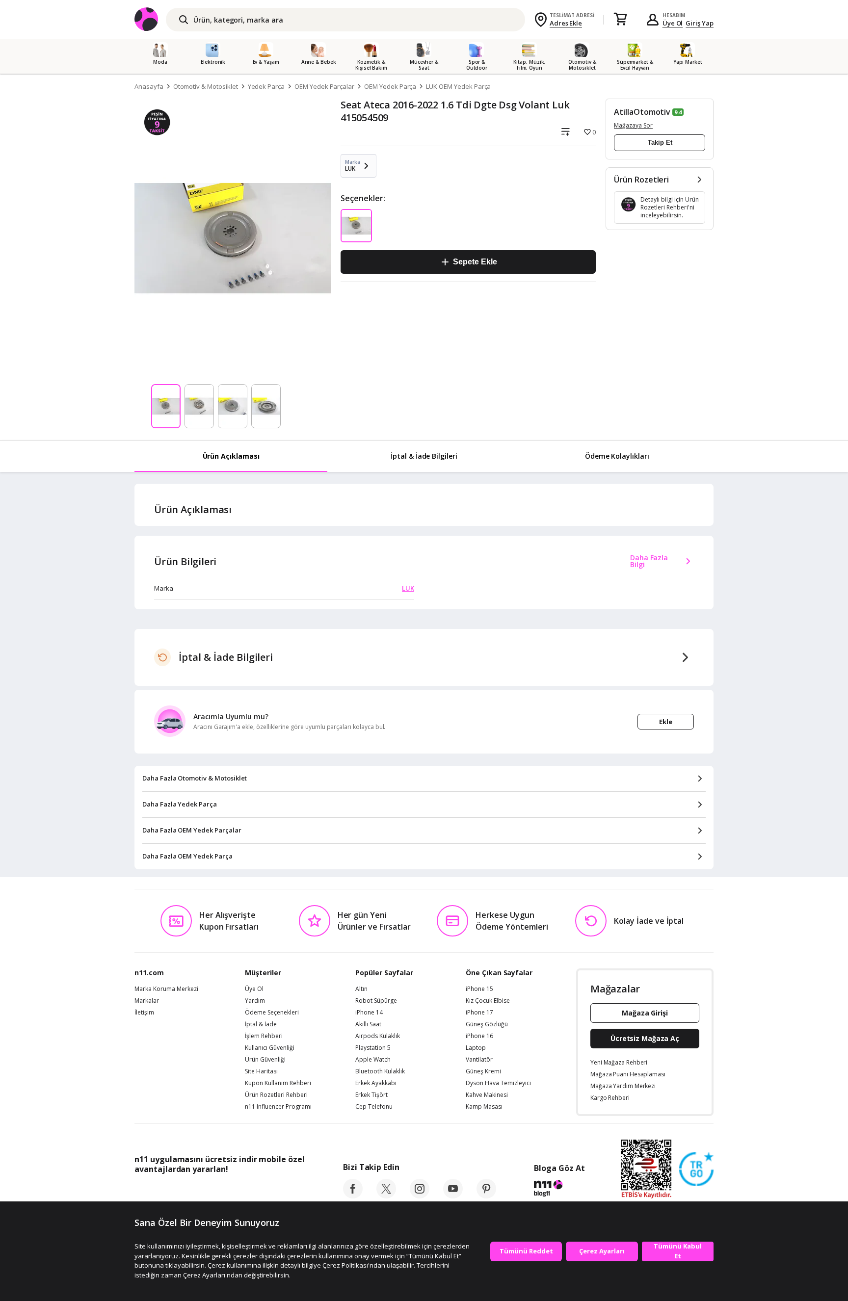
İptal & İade (261, 1024)
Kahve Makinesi (487, 1095)
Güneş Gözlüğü (487, 1024)
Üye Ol (672, 23)
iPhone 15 (479, 989)
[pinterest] (486, 1195)
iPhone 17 (479, 1012)
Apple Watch (373, 1060)
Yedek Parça (266, 86)
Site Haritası (261, 1071)
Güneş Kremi (483, 1071)
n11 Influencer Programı (278, 1107)
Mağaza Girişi (645, 1012)
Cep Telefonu (374, 1107)
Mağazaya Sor (633, 125)
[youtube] (453, 1195)
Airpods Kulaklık (377, 1036)
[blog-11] (559, 1189)
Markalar (146, 1001)
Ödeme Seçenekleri (272, 1012)
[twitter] (386, 1195)
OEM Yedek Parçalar (324, 86)
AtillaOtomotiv (642, 112)
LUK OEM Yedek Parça (458, 86)
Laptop (476, 1048)
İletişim (144, 1012)
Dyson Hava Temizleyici (498, 1083)
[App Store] (164, 1191)
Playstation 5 (373, 1048)
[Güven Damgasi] (696, 1169)
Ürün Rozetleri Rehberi (276, 1095)
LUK (408, 588)
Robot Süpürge (376, 1001)
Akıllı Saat (368, 1024)
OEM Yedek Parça (390, 86)
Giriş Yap (700, 23)
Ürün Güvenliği (265, 1060)
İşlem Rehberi (264, 1036)
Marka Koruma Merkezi (166, 989)
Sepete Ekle (475, 262)
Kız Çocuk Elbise (488, 1001)
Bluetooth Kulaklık (380, 1071)
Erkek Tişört (371, 1095)
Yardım (255, 1001)
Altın (361, 989)
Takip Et (660, 142)
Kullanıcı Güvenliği (269, 1048)
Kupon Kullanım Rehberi (278, 1083)
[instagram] (419, 1195)
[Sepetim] (620, 19)
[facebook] (353, 1195)
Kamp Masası (484, 1107)
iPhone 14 (369, 1012)
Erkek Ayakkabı (376, 1083)
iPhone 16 (479, 1036)
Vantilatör (479, 1060)
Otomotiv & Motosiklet (205, 86)
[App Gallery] (282, 1191)
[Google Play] (225, 1191)
